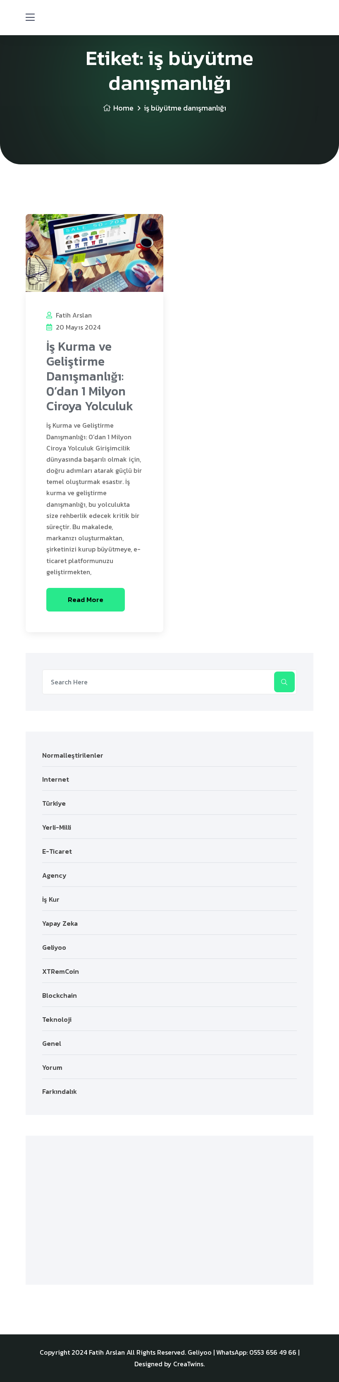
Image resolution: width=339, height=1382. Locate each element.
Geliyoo (54, 947)
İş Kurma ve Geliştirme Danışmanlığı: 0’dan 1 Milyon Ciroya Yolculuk (89, 376)
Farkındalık (59, 1091)
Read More (85, 599)
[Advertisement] (169, 1210)
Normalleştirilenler (72, 755)
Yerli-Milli (56, 827)
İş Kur (51, 899)
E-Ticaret (57, 851)
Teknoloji (57, 1019)
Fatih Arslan (73, 315)
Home (123, 107)
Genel (51, 1043)
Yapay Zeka (60, 923)
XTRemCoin (60, 971)
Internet (55, 779)
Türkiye (54, 803)
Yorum (52, 1067)
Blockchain (59, 995)
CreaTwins (188, 1364)
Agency (54, 875)
